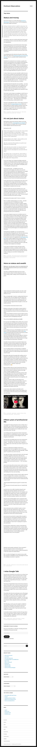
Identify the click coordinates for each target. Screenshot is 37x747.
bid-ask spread (6, 256)
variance (7, 257)
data (4, 729)
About (5, 722)
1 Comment (20, 619)
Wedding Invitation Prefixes (10, 698)
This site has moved (8, 655)
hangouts (13, 619)
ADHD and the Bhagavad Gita (10, 699)
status (5, 257)
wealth (12, 414)
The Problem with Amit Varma (10, 695)
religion (5, 738)
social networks (18, 618)
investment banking (23, 255)
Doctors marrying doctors (10, 700)
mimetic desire (6, 414)
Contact (6, 696)
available (22, 618)
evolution (18, 413)
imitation (21, 413)
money (21, 256)
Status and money (11, 18)
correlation (10, 256)
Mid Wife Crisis (7, 664)
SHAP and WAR (7, 666)
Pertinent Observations (12, 6)
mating (25, 413)
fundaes (15, 413)
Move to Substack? (8, 662)
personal (12, 564)
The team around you (9, 658)
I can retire (7, 656)
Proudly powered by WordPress (16, 744)
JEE (17, 564)
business (15, 255)
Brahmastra (7, 663)
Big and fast (7, 660)
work (15, 564)
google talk (10, 619)
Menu (31, 6)
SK (5, 255)
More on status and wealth (15, 263)
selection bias (24, 256)
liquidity (18, 256)
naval (19, 564)
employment (14, 256)
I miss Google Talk (11, 571)
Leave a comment (12, 257)
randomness (6, 736)
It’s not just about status (14, 118)
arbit (12, 255)
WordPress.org (7, 714)
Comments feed (8, 712)
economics (18, 255)
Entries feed (7, 711)
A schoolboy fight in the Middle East (12, 659)
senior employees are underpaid (19, 122)
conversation (6, 619)
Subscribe (7, 636)
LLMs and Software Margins (10, 667)
